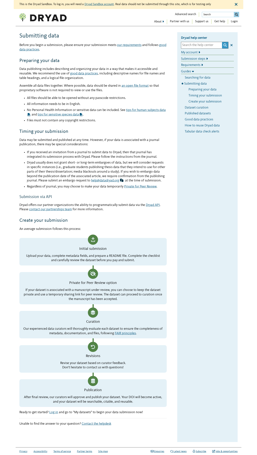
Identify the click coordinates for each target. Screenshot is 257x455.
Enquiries (159, 451)
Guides (186, 71)
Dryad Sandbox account (99, 4)
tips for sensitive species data (58, 114)
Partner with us (179, 21)
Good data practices (199, 119)
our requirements (129, 45)
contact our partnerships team (50, 209)
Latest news (180, 451)
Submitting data (196, 83)
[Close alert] (236, 4)
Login (234, 21)
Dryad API (153, 205)
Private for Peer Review (140, 186)
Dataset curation (196, 107)
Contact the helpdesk (96, 423)
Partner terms (84, 451)
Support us (201, 21)
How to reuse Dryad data (202, 125)
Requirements (190, 65)
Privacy (23, 451)
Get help (219, 21)
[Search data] (236, 14)
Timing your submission (205, 95)
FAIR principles (125, 333)
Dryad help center (194, 38)
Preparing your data (203, 89)
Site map (103, 451)
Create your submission (205, 101)
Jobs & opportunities (227, 451)
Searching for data (198, 77)
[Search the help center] (225, 45)
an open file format (135, 85)
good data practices (84, 73)
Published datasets (198, 113)
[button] (121, 180)
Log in (53, 412)
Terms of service (62, 451)
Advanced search (185, 14)
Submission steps (193, 58)
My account (189, 52)
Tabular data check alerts (202, 131)
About (158, 21)
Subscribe (201, 451)
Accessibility (40, 451)
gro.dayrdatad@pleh (105, 180)
